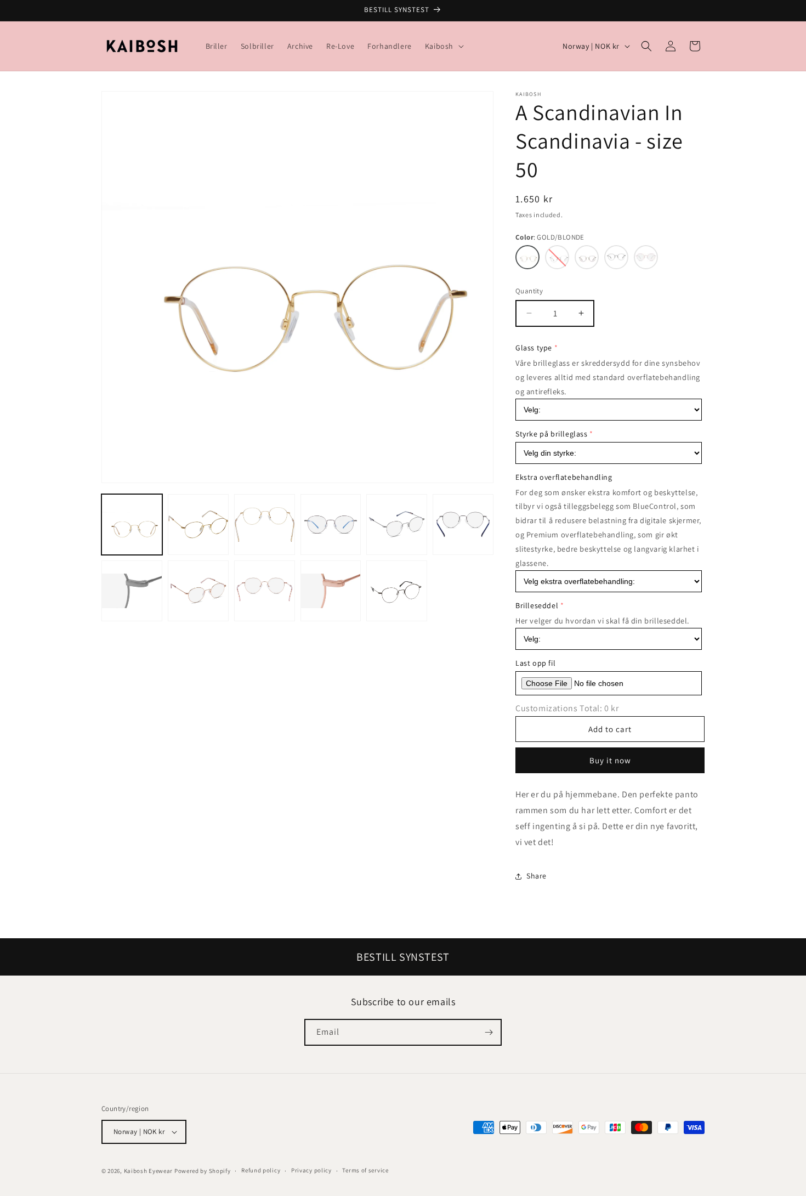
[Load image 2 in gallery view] (198, 524)
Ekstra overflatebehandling (563, 477)
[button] (443, 46)
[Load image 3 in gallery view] (264, 524)
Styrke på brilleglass (551, 434)
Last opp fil (535, 663)
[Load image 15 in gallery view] (396, 590)
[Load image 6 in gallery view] (330, 524)
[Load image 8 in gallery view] (463, 524)
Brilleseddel (536, 605)
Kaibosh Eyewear (148, 1171)
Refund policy (260, 1170)
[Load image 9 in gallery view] (131, 590)
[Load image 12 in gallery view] (264, 590)
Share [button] (536, 876)
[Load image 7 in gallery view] (396, 524)
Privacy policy (311, 1170)
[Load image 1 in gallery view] (131, 524)
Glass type (533, 348)
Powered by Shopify (202, 1171)
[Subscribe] (488, 1032)
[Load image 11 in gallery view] (198, 590)
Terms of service (365, 1170)
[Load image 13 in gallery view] (330, 590)
